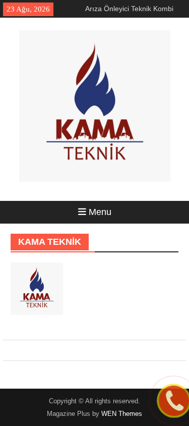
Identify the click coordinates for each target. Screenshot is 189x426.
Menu (100, 212)
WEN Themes (121, 413)
